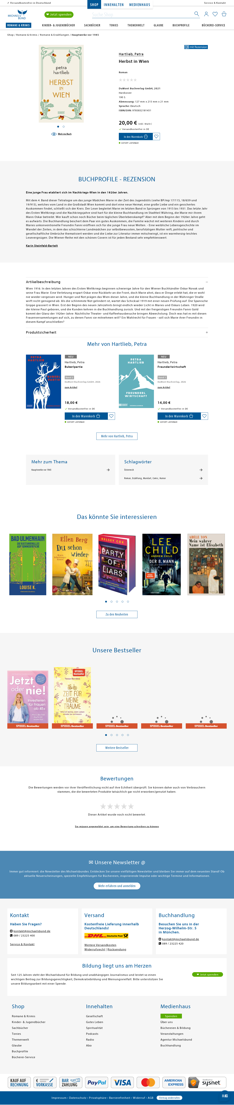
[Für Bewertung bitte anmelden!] (128, 80)
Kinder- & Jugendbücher (58, 25)
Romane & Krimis (18, 25)
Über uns (167, 1022)
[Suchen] (197, 14)
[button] (106, 602)
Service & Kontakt (215, 2)
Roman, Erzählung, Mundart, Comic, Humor (145, 478)
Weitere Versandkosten (100, 945)
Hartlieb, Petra (131, 54)
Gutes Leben (94, 1022)
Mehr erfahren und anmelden (117, 886)
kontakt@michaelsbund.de (32, 931)
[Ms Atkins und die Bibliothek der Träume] (117, 696)
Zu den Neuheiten (117, 614)
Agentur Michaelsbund (176, 1039)
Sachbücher (92, 25)
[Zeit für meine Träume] (72, 696)
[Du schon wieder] (72, 562)
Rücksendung (116, 949)
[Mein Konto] (206, 14)
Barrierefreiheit (119, 1098)
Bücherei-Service (213, 25)
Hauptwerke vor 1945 (41, 469)
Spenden (171, 1016)
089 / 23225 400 (24, 935)
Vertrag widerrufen (169, 1098)
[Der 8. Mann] (161, 562)
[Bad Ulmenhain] (27, 562)
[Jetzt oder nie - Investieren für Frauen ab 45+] (27, 696)
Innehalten (114, 5)
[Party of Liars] (117, 562)
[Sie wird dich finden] (206, 696)
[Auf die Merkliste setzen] (156, 136)
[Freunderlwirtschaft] (136, 381)
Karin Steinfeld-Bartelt (42, 245)
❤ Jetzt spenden (59, 14)
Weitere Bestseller (117, 748)
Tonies (114, 25)
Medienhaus (139, 5)
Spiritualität (94, 1028)
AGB (151, 1098)
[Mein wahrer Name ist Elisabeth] (206, 562)
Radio (90, 1039)
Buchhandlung (171, 1045)
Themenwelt (136, 25)
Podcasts (92, 1033)
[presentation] (27, 368)
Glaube (158, 25)
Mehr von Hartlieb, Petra (117, 436)
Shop (94, 5)
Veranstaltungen (172, 1033)
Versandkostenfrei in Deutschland (30, 2)
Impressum (59, 1098)
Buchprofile (181, 25)
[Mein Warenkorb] (224, 14)
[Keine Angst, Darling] (161, 696)
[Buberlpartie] (43, 382)
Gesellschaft (94, 1016)
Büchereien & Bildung (176, 1028)
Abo (89, 1045)
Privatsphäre (98, 1098)
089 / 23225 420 (173, 943)
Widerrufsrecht (94, 949)
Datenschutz (77, 1098)
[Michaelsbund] (17, 15)
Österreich (129, 469)
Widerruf (139, 1098)
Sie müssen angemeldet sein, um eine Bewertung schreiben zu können (117, 826)
